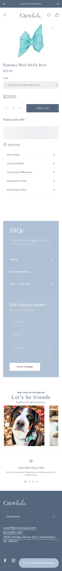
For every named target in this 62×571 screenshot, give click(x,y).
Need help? (14, 144)
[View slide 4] (37, 482)
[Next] (57, 4)
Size (5, 78)
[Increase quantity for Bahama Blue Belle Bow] (20, 108)
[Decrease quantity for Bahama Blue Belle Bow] (6, 108)
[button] (7, 424)
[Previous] (4, 4)
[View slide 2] (29, 482)
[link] (31, 539)
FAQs (34, 240)
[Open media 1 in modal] (53, 28)
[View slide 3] (33, 482)
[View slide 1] (25, 482)
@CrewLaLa (38, 402)
